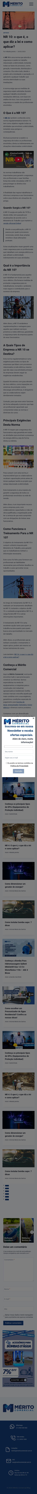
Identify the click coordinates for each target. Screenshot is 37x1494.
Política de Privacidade (19, 766)
